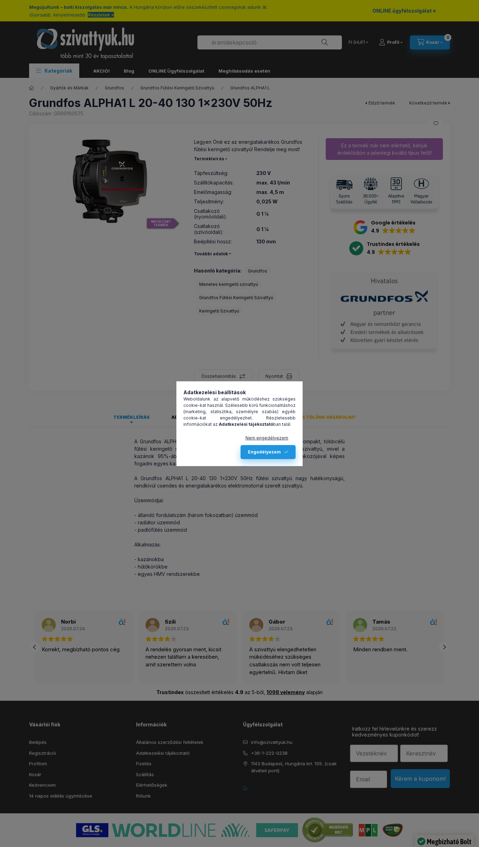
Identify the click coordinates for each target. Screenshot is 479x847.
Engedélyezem (264, 452)
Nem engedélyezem (266, 438)
